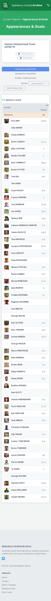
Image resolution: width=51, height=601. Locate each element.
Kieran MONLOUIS (19, 281)
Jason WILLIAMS (19, 490)
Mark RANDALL (17, 357)
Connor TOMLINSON (20, 441)
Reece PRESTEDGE (19, 350)
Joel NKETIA (17, 309)
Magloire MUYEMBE (20, 302)
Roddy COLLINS (18, 155)
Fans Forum (7, 592)
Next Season (27, 58)
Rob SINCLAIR (17, 413)
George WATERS (18, 476)
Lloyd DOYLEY (17, 190)
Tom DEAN (16, 183)
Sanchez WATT (18, 483)
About (4, 577)
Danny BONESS (18, 135)
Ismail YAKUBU (18, 497)
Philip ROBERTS (18, 371)
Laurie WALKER (18, 455)
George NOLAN (18, 316)
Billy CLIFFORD (18, 149)
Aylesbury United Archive (16, 546)
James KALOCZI (18, 232)
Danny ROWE (17, 378)
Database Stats (8, 588)
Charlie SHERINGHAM (21, 399)
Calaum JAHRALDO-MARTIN (24, 225)
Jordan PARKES (18, 337)
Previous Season (27, 54)
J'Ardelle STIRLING (20, 427)
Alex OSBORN (17, 330)
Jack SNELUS (17, 420)
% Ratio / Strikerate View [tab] (25, 78)
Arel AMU (15, 121)
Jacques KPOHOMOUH (21, 246)
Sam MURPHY (17, 288)
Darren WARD (17, 462)
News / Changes (9, 585)
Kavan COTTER (18, 169)
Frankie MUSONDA (19, 295)
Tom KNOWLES (18, 239)
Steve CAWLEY (18, 141)
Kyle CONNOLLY (18, 162)
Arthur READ (17, 364)
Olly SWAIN (16, 434)
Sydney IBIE (16, 218)
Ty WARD (15, 469)
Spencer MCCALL (19, 267)
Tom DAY (15, 176)
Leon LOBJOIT (17, 253)
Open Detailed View (15, 88)
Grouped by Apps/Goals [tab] (25, 69)
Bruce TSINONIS (18, 448)
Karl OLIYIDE (17, 323)
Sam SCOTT (16, 392)
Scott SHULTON (18, 406)
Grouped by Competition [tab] (25, 73)
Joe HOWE (16, 211)
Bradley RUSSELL (19, 385)
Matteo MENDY (18, 274)
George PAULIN (18, 344)
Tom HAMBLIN (17, 204)
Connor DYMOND (18, 197)
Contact (5, 581)
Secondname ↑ (37, 83)
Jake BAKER (16, 128)
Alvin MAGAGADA (19, 260)
